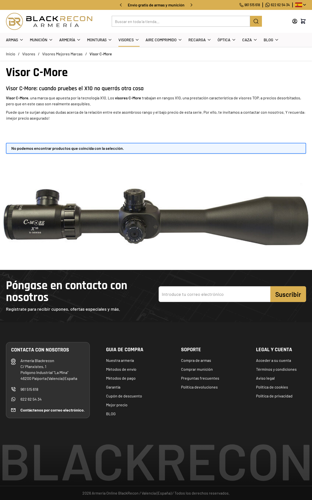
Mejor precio (117, 404)
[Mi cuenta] (294, 21)
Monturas (97, 39)
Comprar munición (197, 369)
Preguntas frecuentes (200, 378)
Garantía (113, 387)
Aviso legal (265, 378)
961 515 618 (252, 5)
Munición (38, 39)
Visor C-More (101, 53)
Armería (67, 39)
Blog (268, 39)
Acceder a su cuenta (273, 360)
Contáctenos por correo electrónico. (52, 410)
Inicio (10, 53)
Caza (247, 39)
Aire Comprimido (161, 39)
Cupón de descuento (124, 395)
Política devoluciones (199, 387)
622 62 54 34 (280, 5)
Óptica (224, 39)
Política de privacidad (274, 395)
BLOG (111, 413)
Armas (12, 39)
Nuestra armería (120, 360)
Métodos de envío (121, 369)
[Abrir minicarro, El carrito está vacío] (303, 21)
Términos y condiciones (276, 369)
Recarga (197, 39)
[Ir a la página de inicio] (49, 21)
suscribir (288, 294)
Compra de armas (196, 360)
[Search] (256, 21)
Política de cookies (272, 387)
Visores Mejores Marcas (62, 53)
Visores (126, 39)
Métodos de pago (121, 378)
